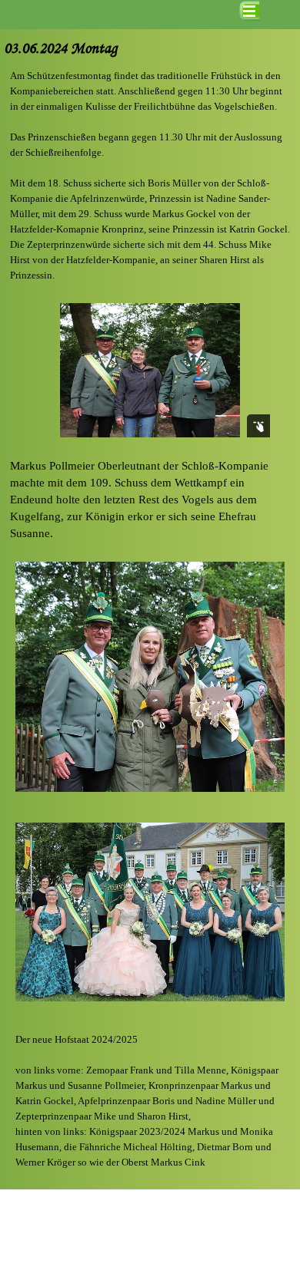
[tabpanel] (150, 175)
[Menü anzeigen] (249, 11)
